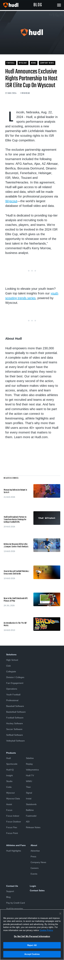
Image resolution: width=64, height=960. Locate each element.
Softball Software (14, 735)
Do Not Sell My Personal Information (32, 936)
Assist (9, 804)
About (34, 845)
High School (12, 660)
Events (34, 874)
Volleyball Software (15, 740)
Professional (12, 700)
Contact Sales (37, 890)
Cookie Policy (46, 930)
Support (10, 891)
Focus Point (12, 833)
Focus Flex (11, 827)
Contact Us (12, 886)
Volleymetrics (32, 769)
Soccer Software (14, 729)
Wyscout (11, 201)
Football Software (14, 717)
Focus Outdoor (13, 821)
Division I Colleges (15, 677)
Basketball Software (16, 712)
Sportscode (11, 764)
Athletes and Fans (16, 845)
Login (33, 886)
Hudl (8, 758)
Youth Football (13, 694)
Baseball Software (15, 706)
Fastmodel (31, 816)
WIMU (29, 781)
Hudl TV (30, 775)
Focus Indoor (12, 816)
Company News (38, 862)
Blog (8, 897)
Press (33, 856)
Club (8, 665)
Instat (28, 798)
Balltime (30, 810)
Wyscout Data (13, 798)
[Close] (60, 913)
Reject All (32, 945)
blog (37, 5)
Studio (9, 781)
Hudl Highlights (13, 850)
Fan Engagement (14, 683)
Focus (9, 810)
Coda (8, 787)
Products (11, 753)
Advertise (35, 850)
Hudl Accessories (14, 908)
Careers (35, 868)
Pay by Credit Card (15, 903)
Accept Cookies (32, 954)
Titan (28, 787)
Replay (29, 764)
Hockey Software (14, 723)
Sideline (30, 758)
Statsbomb (31, 804)
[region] (32, 934)
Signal (29, 793)
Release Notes (33, 827)
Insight (9, 775)
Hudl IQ (10, 769)
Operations (11, 689)
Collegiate (11, 671)
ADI (28, 821)
